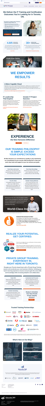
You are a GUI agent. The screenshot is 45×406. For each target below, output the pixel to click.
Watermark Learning (4, 404)
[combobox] (24, 2)
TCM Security (3, 403)
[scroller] (44, 405)
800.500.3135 (7, 2)
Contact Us (7, 34)
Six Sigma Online (9, 402)
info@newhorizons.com (11, 387)
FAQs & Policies (4, 387)
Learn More (16, 64)
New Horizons (3, 401)
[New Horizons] (26, 378)
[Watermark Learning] (37, 378)
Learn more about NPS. (21, 225)
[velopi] (32, 378)
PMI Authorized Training (27, 107)
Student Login (3, 384)
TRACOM (8, 403)
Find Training (16, 34)
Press (2, 386)
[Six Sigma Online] (21, 378)
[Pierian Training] (7, 378)
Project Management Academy (10, 401)
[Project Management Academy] (14, 378)
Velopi (2, 402)
